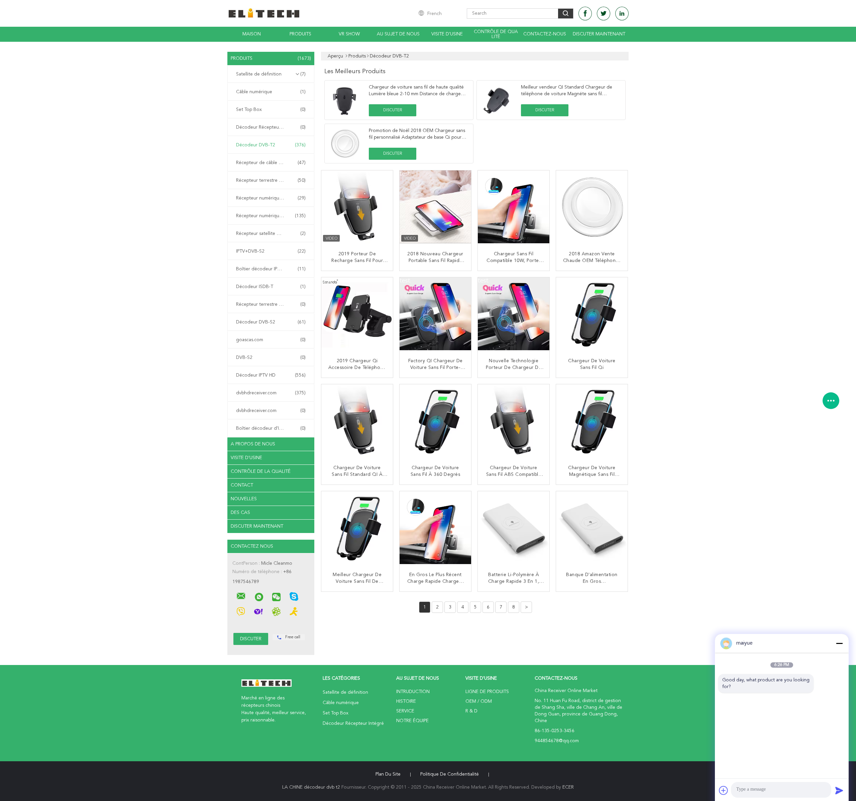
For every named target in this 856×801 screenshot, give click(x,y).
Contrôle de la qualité (261, 471)
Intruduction (413, 691)
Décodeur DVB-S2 (271, 322)
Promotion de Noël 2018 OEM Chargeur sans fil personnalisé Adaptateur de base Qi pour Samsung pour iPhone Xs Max (417, 137)
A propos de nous (253, 444)
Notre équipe (412, 720)
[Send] (839, 790)
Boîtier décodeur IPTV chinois (271, 269)
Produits (300, 34)
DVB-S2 (271, 357)
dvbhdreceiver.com (271, 393)
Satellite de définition (271, 74)
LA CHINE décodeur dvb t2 (311, 787)
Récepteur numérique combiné (271, 216)
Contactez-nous (544, 34)
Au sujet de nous (398, 34)
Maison (251, 34)
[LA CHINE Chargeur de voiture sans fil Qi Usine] (592, 313)
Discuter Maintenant (599, 34)
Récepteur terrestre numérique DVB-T (272, 304)
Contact (242, 485)
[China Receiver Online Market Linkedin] (622, 13)
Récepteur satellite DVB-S (271, 233)
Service (405, 711)
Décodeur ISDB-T (271, 286)
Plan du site (388, 774)
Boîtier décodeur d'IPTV (271, 428)
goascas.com (271, 340)
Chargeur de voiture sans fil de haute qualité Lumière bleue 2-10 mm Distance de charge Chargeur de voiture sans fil (416, 94)
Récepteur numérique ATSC (271, 198)
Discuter (392, 110)
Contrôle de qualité (496, 34)
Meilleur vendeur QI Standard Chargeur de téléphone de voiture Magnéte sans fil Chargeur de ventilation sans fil (566, 94)
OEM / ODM (478, 701)
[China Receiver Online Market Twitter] (603, 13)
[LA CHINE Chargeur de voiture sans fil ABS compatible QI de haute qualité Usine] (514, 420)
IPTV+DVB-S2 (271, 251)
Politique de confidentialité (449, 774)
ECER (568, 787)
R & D (471, 711)
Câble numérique (271, 92)
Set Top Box (271, 109)
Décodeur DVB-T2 (271, 145)
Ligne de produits (487, 691)
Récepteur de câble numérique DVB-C (272, 162)
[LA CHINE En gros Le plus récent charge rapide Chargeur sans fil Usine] (436, 527)
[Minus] (839, 643)
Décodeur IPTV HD (271, 375)
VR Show (349, 34)
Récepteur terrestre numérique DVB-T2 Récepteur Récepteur (272, 180)
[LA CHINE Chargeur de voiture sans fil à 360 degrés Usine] (436, 420)
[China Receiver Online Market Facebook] (585, 13)
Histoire (406, 701)
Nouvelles (244, 499)
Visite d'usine (447, 34)
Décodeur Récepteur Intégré (271, 127)
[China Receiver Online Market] (241, 596)
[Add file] (723, 790)
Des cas (240, 512)
